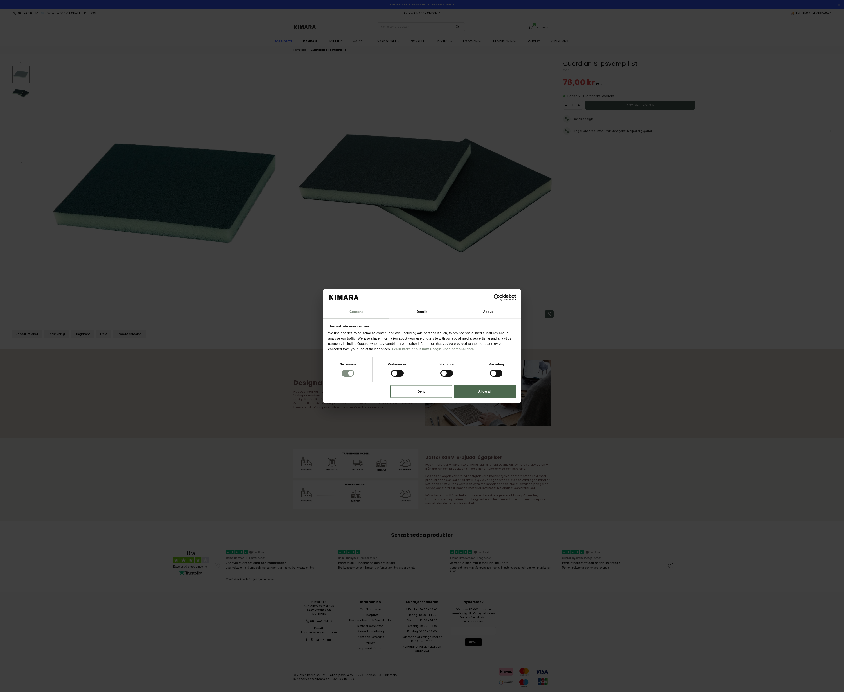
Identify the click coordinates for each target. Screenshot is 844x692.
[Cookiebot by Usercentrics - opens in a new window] (497, 297)
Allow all (484, 391)
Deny (421, 391)
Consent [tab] (356, 312)
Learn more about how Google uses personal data (433, 349)
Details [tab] (422, 312)
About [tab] (488, 312)
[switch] (397, 373)
